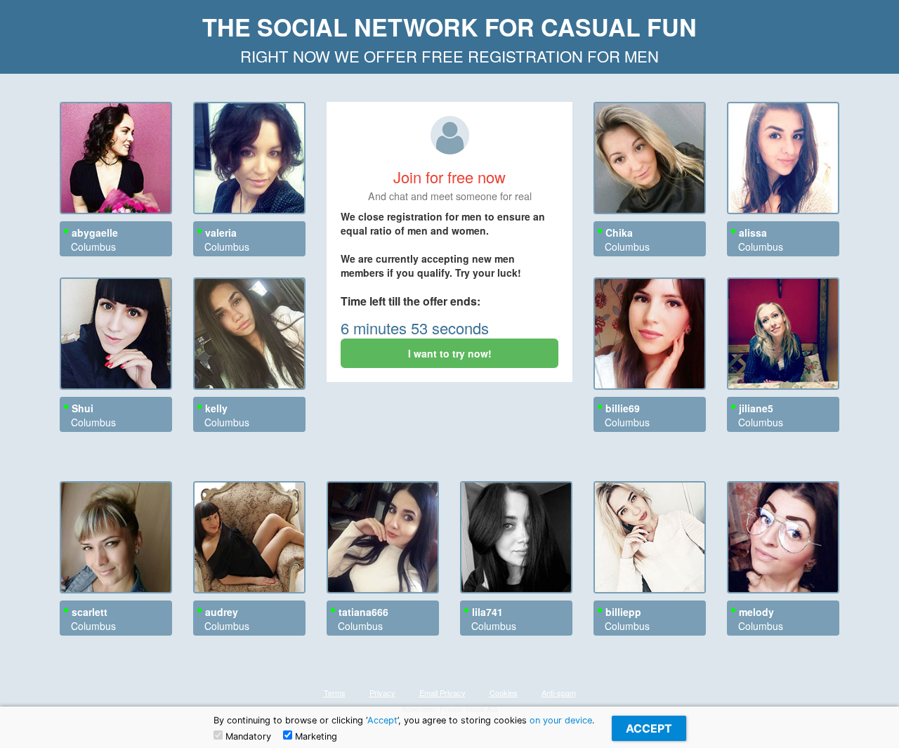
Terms (335, 692)
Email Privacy (442, 692)
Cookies (504, 692)
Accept (382, 720)
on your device (561, 720)
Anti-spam (559, 692)
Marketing (314, 736)
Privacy (382, 692)
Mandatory (247, 736)
